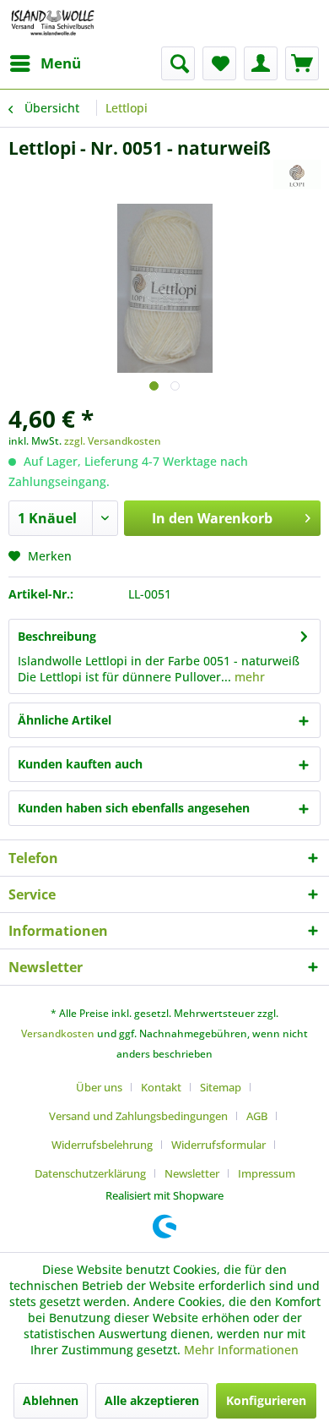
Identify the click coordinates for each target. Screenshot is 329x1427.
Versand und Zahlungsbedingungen (138, 1116)
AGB (256, 1116)
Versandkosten (57, 1033)
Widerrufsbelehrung (102, 1144)
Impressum (266, 1173)
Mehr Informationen (241, 1350)
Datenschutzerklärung (90, 1173)
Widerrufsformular (218, 1144)
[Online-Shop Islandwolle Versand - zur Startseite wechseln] (52, 23)
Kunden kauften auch (80, 764)
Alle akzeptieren (152, 1400)
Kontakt (161, 1087)
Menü (60, 63)
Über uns (99, 1087)
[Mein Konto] (261, 63)
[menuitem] (44, 63)
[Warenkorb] (302, 63)
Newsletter (191, 1173)
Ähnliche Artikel (64, 720)
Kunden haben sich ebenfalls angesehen (134, 808)
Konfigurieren (266, 1400)
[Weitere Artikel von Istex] (297, 174)
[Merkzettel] (219, 63)
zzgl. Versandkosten (112, 441)
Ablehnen (50, 1400)
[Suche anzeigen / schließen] (178, 63)
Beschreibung (57, 636)
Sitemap (220, 1087)
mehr (248, 677)
